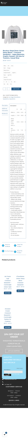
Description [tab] (5, 105)
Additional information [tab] (5, 109)
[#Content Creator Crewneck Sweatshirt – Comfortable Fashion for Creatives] (7, 296)
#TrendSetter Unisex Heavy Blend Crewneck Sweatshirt (20, 280)
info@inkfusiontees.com (10, 379)
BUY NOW (7, 293)
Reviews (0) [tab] (5, 113)
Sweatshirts (12, 99)
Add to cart (16, 89)
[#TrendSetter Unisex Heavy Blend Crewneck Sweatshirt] (20, 263)
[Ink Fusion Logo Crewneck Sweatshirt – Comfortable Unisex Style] (7, 263)
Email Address (7, 369)
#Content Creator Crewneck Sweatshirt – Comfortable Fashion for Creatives (7, 315)
